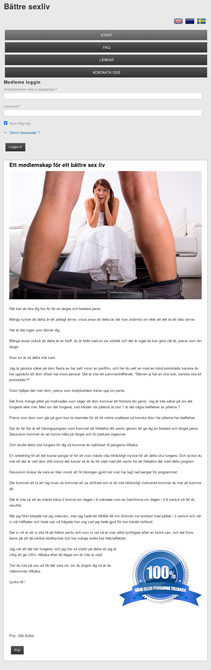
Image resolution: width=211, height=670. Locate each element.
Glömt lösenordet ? (24, 132)
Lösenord (12, 106)
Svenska (201, 23)
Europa (189, 23)
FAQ (106, 47)
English (178, 23)
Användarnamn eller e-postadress (30, 89)
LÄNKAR (106, 59)
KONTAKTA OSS (106, 72)
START (106, 35)
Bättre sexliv (27, 6)
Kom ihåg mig (20, 123)
